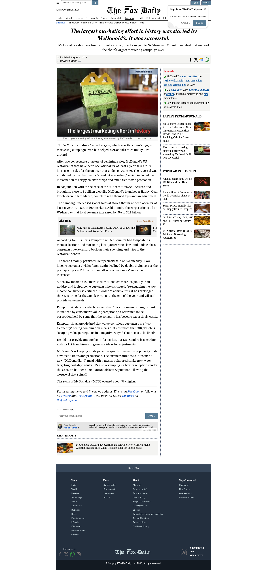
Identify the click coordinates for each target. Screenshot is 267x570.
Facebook (133, 391)
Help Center (184, 489)
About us (137, 485)
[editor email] (79, 61)
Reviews (79, 18)
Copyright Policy (140, 505)
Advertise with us (186, 497)
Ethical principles (140, 493)
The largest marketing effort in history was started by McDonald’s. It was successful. (177, 157)
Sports (104, 18)
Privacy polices (139, 522)
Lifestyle (167, 18)
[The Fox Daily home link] (133, 550)
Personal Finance (79, 530)
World (69, 18)
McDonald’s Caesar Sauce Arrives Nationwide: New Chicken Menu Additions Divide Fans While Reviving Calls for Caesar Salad (113, 446)
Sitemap (136, 510)
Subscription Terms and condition (148, 514)
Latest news (109, 493)
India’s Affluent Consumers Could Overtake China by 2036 (177, 200)
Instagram (84, 396)
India (60, 18)
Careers (74, 534)
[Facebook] (60, 554)
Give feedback (185, 493)
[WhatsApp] (207, 59)
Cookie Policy (139, 497)
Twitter (66, 396)
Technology (92, 18)
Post (151, 415)
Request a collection (142, 501)
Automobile (116, 18)
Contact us (184, 485)
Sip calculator (110, 485)
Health (140, 18)
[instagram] (78, 554)
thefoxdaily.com (67, 400)
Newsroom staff (140, 489)
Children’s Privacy (141, 526)
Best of (107, 497)
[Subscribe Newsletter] (184, 552)
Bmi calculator (110, 489)
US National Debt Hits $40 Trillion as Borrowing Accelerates (177, 238)
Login (199, 23)
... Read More (150, 430)
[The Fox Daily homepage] (133, 10)
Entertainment (153, 18)
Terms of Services (141, 518)
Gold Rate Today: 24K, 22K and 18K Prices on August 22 (178, 225)
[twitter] (66, 554)
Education (76, 526)
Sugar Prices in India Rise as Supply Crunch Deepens (177, 212)
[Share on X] (196, 59)
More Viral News (145, 221)
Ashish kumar (70, 60)
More (205, 3)
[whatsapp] (72, 554)
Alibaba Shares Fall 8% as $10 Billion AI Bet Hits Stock (177, 186)
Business (129, 18)
